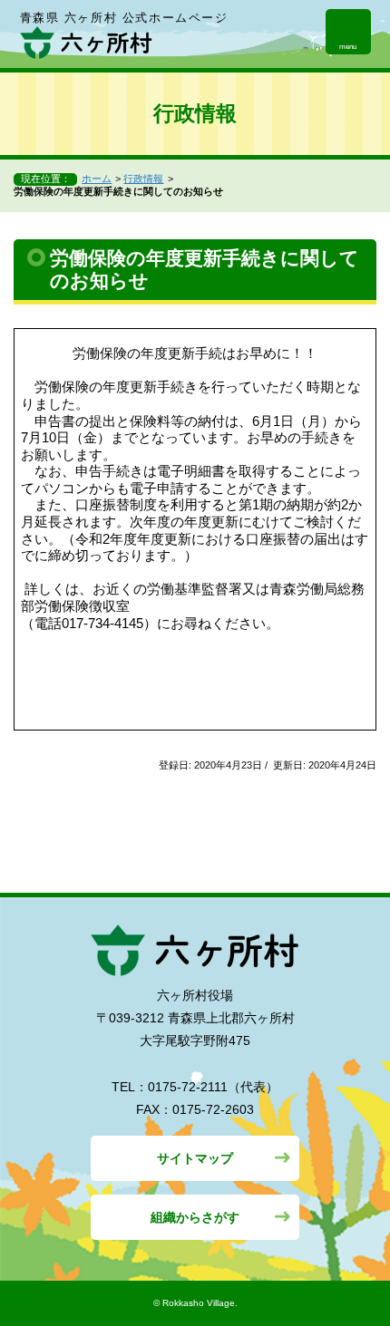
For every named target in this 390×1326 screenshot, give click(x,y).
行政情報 (143, 178)
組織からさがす (195, 1217)
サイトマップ (195, 1158)
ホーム (97, 178)
